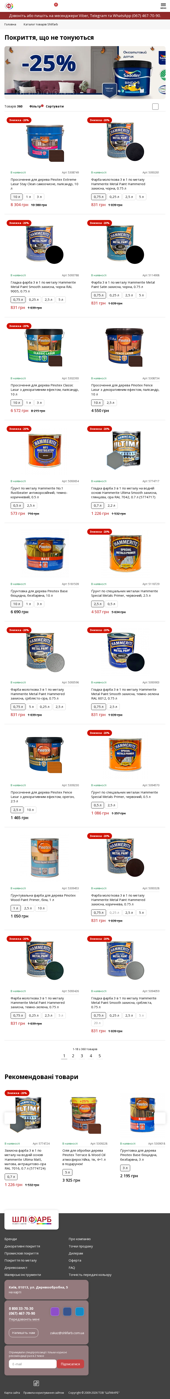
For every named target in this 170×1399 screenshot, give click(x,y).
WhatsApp (122, 15)
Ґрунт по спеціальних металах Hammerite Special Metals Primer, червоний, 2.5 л (124, 593)
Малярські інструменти (22, 1274)
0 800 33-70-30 (21, 1308)
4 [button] (47, 92)
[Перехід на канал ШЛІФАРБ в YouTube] (26, 1383)
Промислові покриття (21, 1253)
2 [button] (29, 92)
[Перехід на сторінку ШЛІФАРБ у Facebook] (7, 1383)
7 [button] (74, 92)
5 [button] (56, 92)
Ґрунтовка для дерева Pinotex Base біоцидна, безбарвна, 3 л (138, 1154)
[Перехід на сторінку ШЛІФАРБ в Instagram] (16, 1383)
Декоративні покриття (22, 1246)
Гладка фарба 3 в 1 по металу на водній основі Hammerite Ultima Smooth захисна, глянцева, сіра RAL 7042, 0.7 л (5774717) (124, 492)
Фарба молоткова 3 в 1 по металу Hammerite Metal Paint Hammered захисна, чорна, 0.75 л (118, 183)
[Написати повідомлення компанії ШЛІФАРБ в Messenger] (67, 1311)
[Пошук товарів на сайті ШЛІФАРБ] (31, 6)
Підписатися (70, 1364)
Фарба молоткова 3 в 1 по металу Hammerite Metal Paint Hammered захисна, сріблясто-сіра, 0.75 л (38, 693)
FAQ (72, 1267)
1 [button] (20, 92)
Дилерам (76, 1253)
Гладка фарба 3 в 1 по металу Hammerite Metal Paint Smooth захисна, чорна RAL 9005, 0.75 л (43, 286)
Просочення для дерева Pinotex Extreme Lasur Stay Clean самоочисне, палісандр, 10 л (44, 183)
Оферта (75, 1260)
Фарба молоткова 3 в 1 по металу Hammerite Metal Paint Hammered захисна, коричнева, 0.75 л (118, 899)
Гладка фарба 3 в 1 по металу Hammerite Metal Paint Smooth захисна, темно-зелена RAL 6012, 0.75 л (125, 693)
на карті (15, 1292)
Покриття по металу (20, 1260)
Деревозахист (15, 1267)
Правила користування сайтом (43, 1393)
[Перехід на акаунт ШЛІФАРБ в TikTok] (36, 1383)
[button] (160, 1118)
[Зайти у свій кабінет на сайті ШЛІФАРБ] (41, 6)
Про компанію (80, 1239)
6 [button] (65, 92)
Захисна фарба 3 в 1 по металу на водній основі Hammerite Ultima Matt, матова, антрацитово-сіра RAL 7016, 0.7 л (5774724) (25, 1159)
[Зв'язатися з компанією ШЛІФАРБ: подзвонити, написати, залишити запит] (21, 6)
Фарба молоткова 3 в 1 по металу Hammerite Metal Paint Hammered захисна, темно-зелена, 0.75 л (38, 1002)
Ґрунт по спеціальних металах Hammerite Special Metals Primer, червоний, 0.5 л (124, 794)
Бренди (10, 1239)
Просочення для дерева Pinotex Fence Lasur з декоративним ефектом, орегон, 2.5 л (43, 796)
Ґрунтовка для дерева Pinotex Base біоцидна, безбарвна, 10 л (39, 593)
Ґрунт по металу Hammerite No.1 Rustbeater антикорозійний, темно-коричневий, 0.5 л (39, 492)
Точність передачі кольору (90, 1274)
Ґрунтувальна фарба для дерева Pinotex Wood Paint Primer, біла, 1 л (43, 897)
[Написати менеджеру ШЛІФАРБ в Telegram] (79, 1311)
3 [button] (38, 92)
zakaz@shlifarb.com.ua (67, 1333)
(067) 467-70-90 (146, 15)
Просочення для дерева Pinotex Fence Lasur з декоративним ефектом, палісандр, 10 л (125, 389)
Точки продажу (81, 1246)
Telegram (98, 15)
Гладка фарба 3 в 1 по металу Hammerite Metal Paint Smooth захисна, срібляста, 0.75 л (123, 1002)
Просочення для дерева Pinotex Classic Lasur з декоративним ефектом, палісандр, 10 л (45, 389)
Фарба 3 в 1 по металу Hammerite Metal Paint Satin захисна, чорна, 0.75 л (123, 284)
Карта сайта (12, 1393)
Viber (83, 15)
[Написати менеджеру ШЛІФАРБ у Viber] (54, 1311)
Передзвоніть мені (24, 1319)
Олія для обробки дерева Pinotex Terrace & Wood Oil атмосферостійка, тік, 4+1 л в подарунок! (84, 1157)
